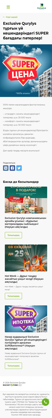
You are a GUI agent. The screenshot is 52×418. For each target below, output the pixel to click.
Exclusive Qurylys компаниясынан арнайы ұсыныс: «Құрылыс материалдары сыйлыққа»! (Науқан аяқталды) (25, 222)
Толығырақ (13, 235)
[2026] (10, 385)
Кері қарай (11, 17)
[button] (5, 168)
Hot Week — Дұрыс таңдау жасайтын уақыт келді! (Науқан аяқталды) (24, 278)
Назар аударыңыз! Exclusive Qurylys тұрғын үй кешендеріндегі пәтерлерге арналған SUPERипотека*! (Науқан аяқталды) (26, 342)
